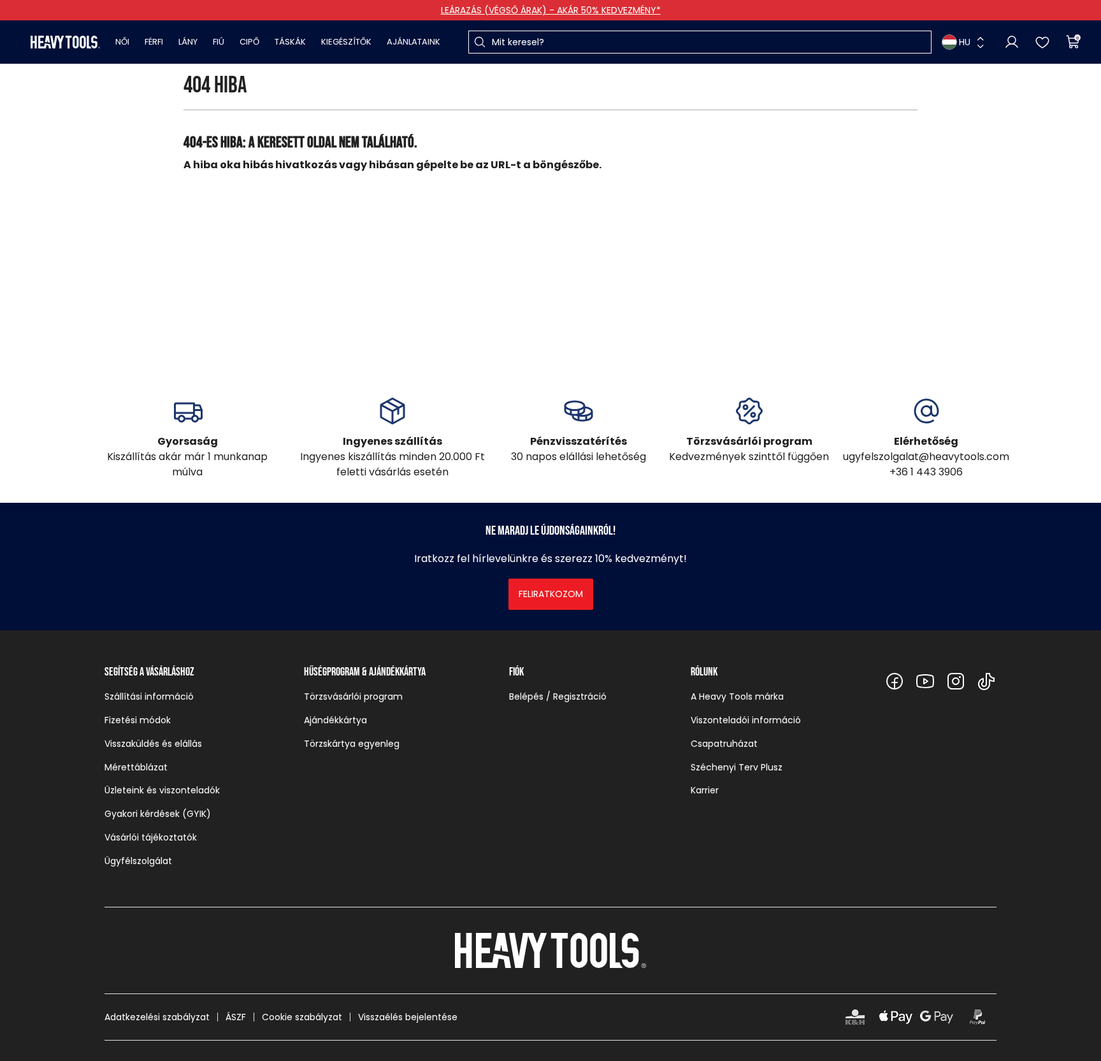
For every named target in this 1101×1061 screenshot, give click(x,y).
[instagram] (956, 681)
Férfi (154, 42)
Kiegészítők (346, 42)
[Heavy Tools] (65, 42)
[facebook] (894, 681)
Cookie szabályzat (302, 1017)
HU (964, 42)
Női (122, 42)
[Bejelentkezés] (1011, 42)
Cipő (249, 42)
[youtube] (925, 681)
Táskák (290, 42)
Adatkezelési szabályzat (157, 1017)
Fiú (218, 42)
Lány (188, 42)
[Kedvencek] (1042, 42)
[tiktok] (986, 681)
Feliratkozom (551, 594)
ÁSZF (236, 1017)
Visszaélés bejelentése (407, 1017)
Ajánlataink (413, 42)
